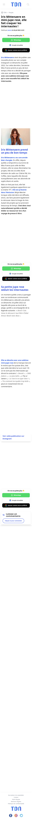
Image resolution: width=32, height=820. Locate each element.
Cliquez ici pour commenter (13, 521)
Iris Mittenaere (7, 57)
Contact (16, 797)
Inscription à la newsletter (16, 795)
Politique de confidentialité (16, 803)
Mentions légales (16, 801)
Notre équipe (16, 799)
